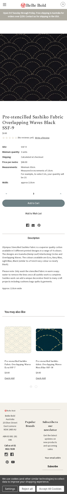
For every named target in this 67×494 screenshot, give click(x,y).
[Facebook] (27, 225)
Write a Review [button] (42, 137)
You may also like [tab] (15, 312)
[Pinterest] (39, 225)
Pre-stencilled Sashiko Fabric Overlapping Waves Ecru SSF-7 (18, 364)
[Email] (33, 225)
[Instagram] (6, 454)
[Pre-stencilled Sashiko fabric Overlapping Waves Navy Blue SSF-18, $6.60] (49, 339)
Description (34, 237)
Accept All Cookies (50, 489)
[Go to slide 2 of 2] (36, 386)
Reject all (27, 489)
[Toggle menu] (4, 4)
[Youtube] (13, 462)
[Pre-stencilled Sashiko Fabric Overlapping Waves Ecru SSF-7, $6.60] (18, 339)
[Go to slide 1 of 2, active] (31, 386)
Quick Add (9, 378)
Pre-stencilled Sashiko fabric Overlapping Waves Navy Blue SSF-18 (48, 364)
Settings (10, 489)
